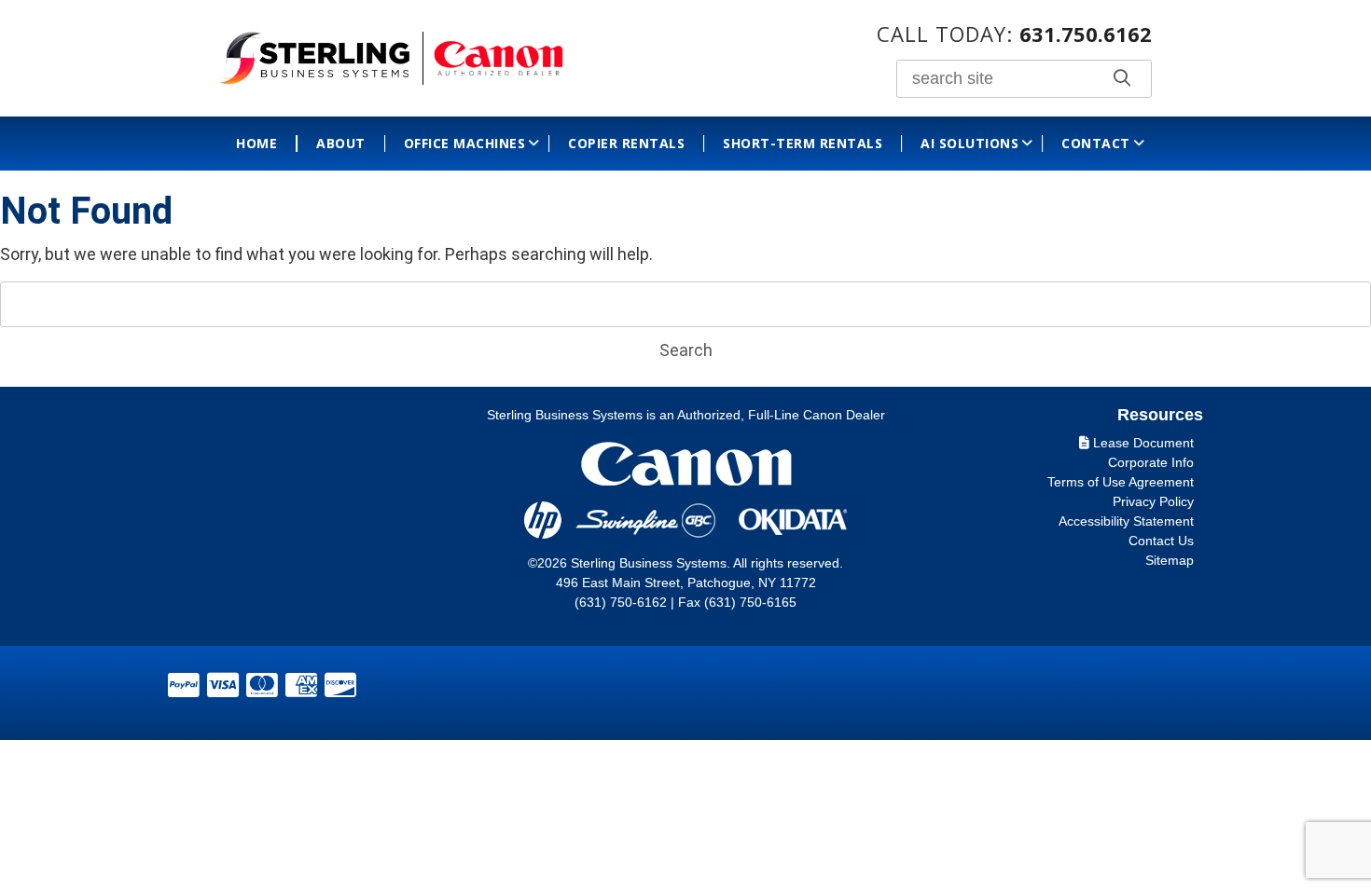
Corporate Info (1151, 462)
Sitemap (1169, 560)
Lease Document (1141, 442)
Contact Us (1161, 540)
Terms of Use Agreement (1120, 481)
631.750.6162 (1085, 34)
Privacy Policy (1153, 501)
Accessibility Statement (1126, 521)
